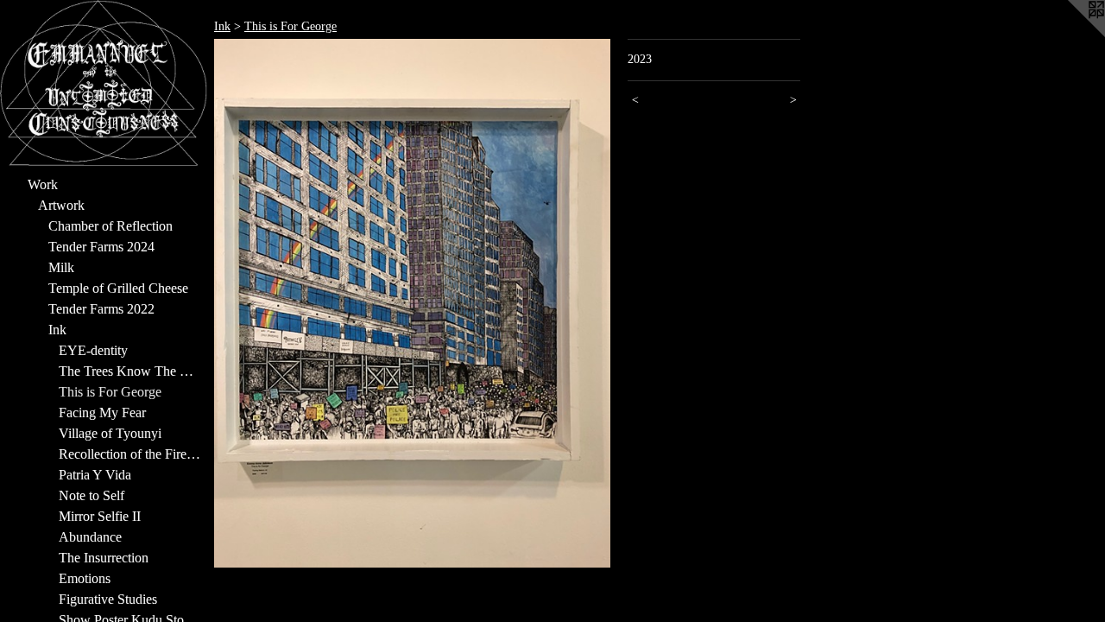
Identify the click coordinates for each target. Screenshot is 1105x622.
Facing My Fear (102, 412)
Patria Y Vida (95, 474)
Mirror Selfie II (100, 516)
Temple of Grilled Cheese (118, 288)
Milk (61, 267)
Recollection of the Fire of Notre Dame (129, 454)
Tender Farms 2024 (101, 246)
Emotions (84, 578)
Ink (57, 329)
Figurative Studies (108, 599)
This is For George (110, 391)
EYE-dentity (93, 350)
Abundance (90, 537)
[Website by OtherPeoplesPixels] (1070, 34)
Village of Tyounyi (110, 433)
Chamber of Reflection (110, 226)
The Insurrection (103, 557)
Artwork (61, 205)
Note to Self (91, 495)
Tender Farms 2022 (101, 308)
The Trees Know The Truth (129, 371)
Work (43, 184)
